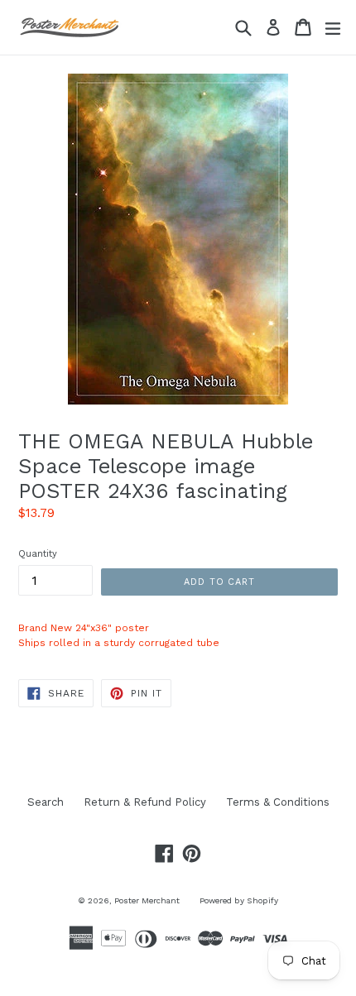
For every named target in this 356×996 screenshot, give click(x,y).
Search (45, 802)
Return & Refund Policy (145, 802)
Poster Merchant (147, 900)
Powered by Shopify (239, 900)
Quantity (37, 553)
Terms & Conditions (278, 802)
